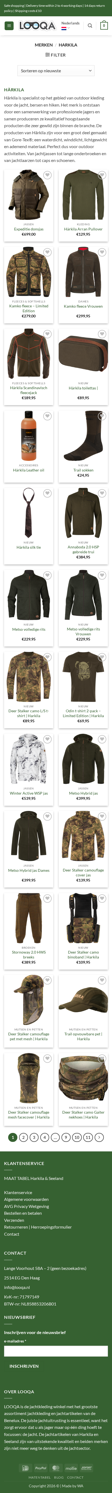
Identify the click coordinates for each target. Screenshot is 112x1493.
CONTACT (75, 1477)
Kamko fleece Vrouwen (83, 306)
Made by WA (72, 1485)
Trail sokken (83, 470)
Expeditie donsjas (28, 229)
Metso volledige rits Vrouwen (83, 631)
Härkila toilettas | (83, 388)
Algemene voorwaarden (26, 1199)
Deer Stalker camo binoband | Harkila (83, 954)
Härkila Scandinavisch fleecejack (28, 390)
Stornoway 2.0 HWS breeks (29, 954)
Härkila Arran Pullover (83, 229)
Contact (11, 1233)
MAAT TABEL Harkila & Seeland (33, 1178)
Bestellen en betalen (23, 1213)
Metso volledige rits (28, 629)
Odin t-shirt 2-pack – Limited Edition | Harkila (83, 713)
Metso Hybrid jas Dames (28, 870)
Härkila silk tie (29, 547)
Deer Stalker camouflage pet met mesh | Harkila (28, 1036)
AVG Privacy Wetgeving (26, 1206)
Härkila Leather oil (28, 470)
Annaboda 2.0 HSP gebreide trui (83, 549)
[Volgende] (99, 1137)
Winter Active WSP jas (29, 793)
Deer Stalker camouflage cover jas (83, 872)
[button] (9, 25)
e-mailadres (15, 1341)
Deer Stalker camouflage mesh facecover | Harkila (28, 1114)
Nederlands (70, 23)
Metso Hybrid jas (83, 793)
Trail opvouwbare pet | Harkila (83, 1036)
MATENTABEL (40, 1477)
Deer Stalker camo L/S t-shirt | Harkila (28, 713)
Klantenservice (18, 1192)
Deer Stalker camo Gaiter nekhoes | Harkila (83, 1114)
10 (76, 1137)
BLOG (59, 1477)
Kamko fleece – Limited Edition (28, 308)
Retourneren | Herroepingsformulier (38, 1226)
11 (88, 1137)
